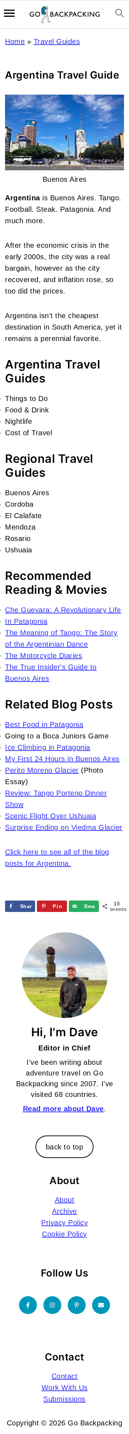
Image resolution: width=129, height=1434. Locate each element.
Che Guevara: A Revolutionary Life (63, 610)
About (65, 1200)
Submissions (64, 1399)
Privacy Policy (64, 1223)
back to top (64, 1147)
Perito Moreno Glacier (42, 770)
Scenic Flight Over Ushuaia (50, 816)
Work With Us (65, 1388)
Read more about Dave (63, 1109)
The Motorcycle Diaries (43, 656)
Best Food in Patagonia (44, 724)
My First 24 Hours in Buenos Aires (62, 759)
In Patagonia (26, 621)
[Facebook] (28, 1305)
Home (15, 41)
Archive (64, 1211)
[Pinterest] (77, 1305)
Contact (65, 1376)
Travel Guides (57, 41)
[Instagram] (52, 1305)
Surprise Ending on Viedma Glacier (64, 827)
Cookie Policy (64, 1234)
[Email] (101, 1305)
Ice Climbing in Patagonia (47, 747)
